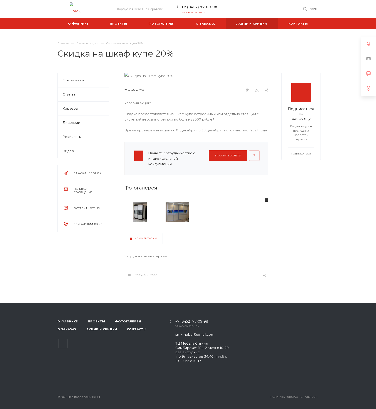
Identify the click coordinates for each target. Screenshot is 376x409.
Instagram (63, 343)
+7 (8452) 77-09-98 (199, 7)
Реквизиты (72, 137)
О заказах (66, 329)
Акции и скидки (101, 329)
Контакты (136, 329)
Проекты (96, 321)
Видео (68, 151)
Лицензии (71, 123)
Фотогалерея (128, 321)
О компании (73, 80)
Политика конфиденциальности (294, 397)
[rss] (257, 90)
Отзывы (69, 94)
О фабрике (67, 321)
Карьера (70, 108)
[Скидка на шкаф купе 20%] (140, 212)
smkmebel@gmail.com (194, 334)
